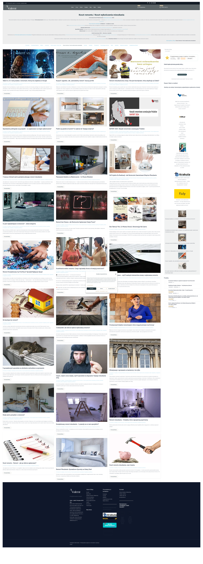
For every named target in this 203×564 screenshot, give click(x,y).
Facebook (105, 494)
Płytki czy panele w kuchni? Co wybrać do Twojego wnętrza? (75, 129)
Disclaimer (88, 503)
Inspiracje (47, 45)
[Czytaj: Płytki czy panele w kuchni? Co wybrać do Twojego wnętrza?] (82, 111)
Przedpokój (96, 45)
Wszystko (27, 45)
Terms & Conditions (90, 497)
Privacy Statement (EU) (90, 500)
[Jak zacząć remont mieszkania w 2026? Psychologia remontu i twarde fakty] (182, 237)
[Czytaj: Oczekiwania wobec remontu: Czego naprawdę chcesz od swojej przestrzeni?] (82, 250)
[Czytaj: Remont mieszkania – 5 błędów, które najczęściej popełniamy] (135, 402)
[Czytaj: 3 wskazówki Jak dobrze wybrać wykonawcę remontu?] (82, 310)
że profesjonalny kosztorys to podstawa (143, 34)
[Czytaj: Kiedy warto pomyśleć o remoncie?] (28, 397)
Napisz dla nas (106, 500)
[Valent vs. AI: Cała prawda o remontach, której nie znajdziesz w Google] (182, 247)
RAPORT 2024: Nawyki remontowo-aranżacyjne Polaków (127, 129)
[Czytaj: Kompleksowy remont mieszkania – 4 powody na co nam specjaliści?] (82, 406)
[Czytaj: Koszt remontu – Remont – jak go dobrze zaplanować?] (28, 445)
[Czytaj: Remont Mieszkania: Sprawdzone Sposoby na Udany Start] (82, 451)
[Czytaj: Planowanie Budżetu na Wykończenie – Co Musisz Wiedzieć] (82, 159)
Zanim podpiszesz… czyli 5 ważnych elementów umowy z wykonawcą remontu (133, 275)
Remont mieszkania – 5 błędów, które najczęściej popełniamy (128, 420)
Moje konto (88, 493)
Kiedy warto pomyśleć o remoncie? (14, 415)
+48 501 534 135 (122, 495)
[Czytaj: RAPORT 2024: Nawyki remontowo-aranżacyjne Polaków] (135, 111)
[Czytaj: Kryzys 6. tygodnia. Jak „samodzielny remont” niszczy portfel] (82, 63)
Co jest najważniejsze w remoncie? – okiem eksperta (19, 224)
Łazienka (90, 45)
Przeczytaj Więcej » (7, 93)
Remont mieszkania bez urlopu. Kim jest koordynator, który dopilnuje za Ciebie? (134, 81)
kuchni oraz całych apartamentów (86, 34)
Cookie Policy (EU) (90, 498)
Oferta (81, 7)
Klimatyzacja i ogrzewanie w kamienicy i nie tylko (124, 370)
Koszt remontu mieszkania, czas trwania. (122, 465)
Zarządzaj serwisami (90, 285)
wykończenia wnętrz (107, 17)
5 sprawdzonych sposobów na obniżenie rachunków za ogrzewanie (23, 368)
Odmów (101, 288)
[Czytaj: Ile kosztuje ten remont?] (28, 302)
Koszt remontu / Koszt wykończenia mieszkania (72, 45)
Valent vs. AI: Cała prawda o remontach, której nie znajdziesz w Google (25, 81)
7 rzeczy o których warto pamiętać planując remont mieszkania (22, 177)
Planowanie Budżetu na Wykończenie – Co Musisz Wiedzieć (74, 177)
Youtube (104, 495)
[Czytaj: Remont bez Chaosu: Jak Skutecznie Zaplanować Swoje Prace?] (82, 204)
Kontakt (99, 7)
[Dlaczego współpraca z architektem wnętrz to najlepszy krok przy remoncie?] (182, 213)
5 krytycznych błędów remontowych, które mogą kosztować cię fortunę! (131, 325)
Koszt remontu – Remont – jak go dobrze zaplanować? (19, 463)
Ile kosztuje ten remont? (10, 320)
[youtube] (151, 3)
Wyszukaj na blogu (168, 49)
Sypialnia (116, 45)
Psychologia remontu (104, 45)
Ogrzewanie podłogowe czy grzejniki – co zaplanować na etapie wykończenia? (27, 129)
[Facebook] (147, 3)
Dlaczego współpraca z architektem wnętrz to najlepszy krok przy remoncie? (180, 218)
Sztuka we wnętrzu (124, 45)
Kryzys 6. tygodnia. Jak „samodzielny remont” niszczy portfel (75, 81)
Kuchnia (85, 45)
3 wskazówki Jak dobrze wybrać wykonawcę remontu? (73, 328)
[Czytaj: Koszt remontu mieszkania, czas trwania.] (135, 447)
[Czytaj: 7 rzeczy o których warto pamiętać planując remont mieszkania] (28, 159)
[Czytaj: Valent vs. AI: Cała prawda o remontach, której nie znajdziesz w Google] (28, 63)
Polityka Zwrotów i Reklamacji (92, 495)
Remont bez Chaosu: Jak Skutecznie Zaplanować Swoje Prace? (75, 222)
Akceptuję (91, 288)
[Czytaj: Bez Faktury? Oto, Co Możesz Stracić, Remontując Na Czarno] (135, 209)
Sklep (95, 7)
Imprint (106, 291)
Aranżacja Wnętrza (35, 45)
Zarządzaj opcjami (111, 288)
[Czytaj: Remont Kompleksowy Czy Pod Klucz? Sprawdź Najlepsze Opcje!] (28, 254)
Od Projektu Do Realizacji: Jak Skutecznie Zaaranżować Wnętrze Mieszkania (133, 175)
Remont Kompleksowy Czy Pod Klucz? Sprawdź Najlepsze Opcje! (23, 272)
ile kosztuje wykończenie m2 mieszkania (23, 34)
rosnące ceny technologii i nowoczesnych (109, 34)
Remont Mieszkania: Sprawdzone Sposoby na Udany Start (74, 469)
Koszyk (87, 492)
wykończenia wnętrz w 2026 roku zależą (76, 25)
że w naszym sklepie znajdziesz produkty (97, 38)
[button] (115, 274)
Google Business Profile (107, 499)
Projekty (86, 7)
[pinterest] (153, 3)
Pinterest (104, 497)
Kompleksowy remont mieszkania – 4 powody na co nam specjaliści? (77, 424)
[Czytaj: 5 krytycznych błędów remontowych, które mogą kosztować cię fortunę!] (135, 307)
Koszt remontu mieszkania (94, 23)
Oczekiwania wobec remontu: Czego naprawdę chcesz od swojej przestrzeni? (80, 268)
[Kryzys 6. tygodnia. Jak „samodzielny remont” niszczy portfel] (182, 256)
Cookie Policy (97, 291)
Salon (112, 45)
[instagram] (149, 3)
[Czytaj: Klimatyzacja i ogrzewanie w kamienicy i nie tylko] (135, 352)
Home (72, 7)
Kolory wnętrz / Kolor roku (56, 45)
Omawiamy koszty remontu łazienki (73, 34)
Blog (90, 7)
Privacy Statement (102, 291)
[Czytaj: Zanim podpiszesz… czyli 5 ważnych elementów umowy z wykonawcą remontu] (135, 257)
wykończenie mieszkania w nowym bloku (119, 29)
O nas (77, 7)
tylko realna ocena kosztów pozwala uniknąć (114, 19)
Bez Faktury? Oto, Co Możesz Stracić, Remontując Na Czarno (128, 227)
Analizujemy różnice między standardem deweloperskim (101, 27)
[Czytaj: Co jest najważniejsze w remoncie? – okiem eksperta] (28, 206)
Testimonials (88, 505)
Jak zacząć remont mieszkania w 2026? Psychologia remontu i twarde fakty (180, 243)
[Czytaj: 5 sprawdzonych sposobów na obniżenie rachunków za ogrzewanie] (28, 350)
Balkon (41, 45)
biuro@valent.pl (122, 497)
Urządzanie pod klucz (133, 45)
